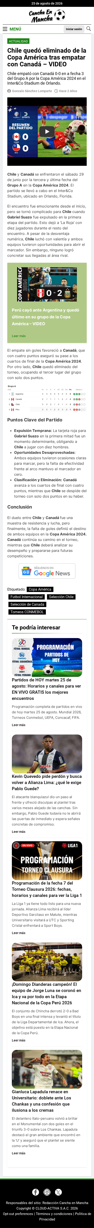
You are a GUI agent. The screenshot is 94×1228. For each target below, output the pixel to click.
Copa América (40, 589)
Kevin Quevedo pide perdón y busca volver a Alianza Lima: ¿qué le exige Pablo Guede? (47, 782)
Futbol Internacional (26, 597)
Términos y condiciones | (55, 1214)
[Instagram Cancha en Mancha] (47, 1192)
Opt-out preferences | (19, 1214)
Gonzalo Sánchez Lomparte (32, 91)
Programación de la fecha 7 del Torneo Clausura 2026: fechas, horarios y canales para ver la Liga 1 (47, 889)
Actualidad (18, 41)
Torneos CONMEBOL (27, 612)
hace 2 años (68, 91)
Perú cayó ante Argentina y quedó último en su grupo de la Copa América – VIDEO (45, 317)
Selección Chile (61, 597)
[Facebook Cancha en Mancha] (35, 1192)
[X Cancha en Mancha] (58, 1192)
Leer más (19, 336)
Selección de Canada (27, 604)
